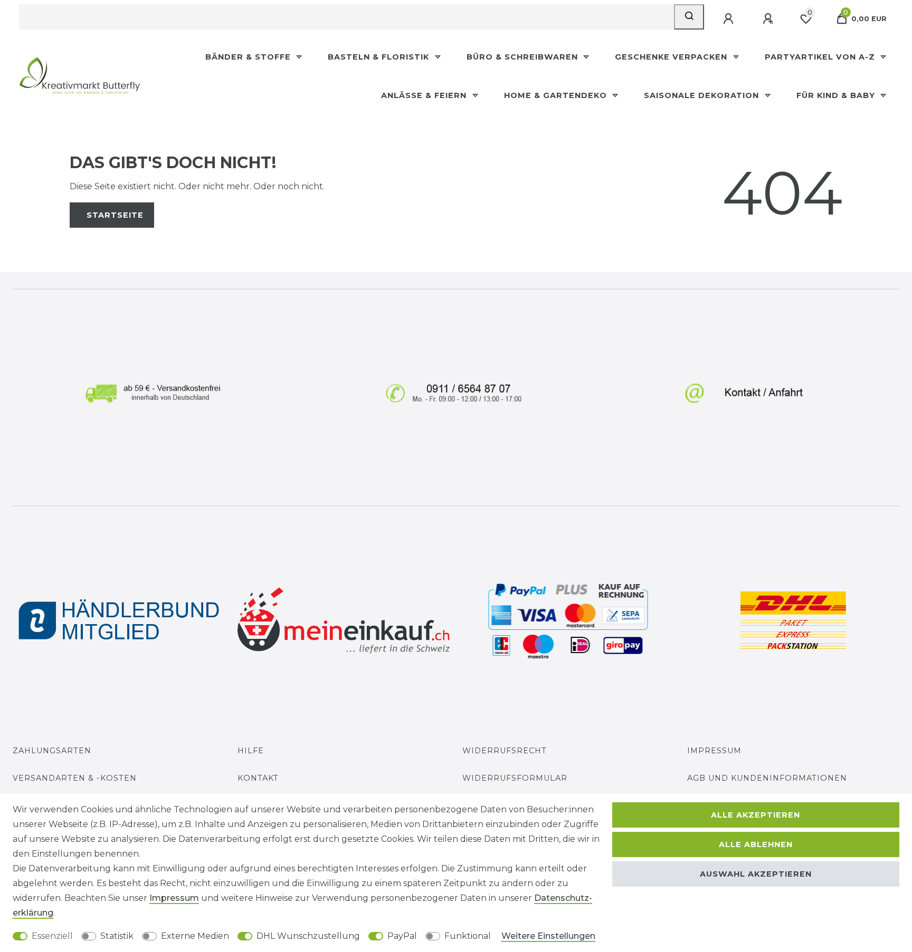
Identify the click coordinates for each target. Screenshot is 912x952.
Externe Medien (195, 936)
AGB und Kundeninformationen (767, 778)
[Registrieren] (769, 19)
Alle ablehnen (756, 844)
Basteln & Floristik (380, 57)
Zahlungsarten (52, 750)
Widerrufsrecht (504, 750)
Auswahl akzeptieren (756, 874)
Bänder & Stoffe (249, 57)
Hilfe (251, 750)
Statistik (117, 936)
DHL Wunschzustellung (308, 936)
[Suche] (689, 17)
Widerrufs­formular (514, 778)
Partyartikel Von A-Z (821, 57)
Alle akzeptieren (755, 815)
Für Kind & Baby (837, 95)
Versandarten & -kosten (75, 778)
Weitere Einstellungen (548, 936)
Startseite (115, 215)
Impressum (714, 750)
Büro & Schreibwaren (524, 57)
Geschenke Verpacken (672, 57)
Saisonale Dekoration (703, 95)
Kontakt (258, 778)
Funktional (467, 936)
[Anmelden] (729, 19)
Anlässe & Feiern (425, 95)
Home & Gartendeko (557, 95)
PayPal (402, 936)
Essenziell (52, 936)
